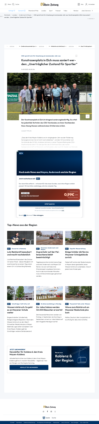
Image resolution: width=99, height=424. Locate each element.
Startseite (7, 15)
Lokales (14, 15)
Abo (82, 4)
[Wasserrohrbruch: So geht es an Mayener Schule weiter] (20, 293)
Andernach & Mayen (25, 15)
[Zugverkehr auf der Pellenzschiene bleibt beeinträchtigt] (49, 238)
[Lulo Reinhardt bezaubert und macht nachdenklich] (20, 238)
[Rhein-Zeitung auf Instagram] (51, 412)
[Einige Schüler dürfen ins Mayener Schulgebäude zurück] (78, 238)
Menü (9, 4)
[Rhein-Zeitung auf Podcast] (55, 412)
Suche (17, 4)
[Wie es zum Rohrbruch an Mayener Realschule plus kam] (78, 293)
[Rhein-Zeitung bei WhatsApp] (43, 412)
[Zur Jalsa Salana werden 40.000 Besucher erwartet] (49, 293)
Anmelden (91, 4)
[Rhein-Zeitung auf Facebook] (47, 412)
